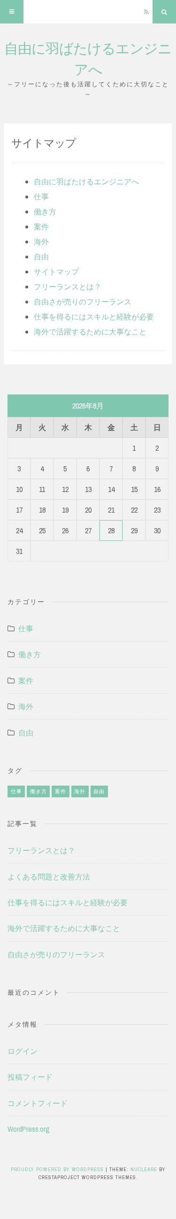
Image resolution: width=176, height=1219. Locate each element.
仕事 (41, 196)
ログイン (23, 1051)
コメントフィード (38, 1103)
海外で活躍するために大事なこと (90, 331)
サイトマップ (56, 271)
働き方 (45, 211)
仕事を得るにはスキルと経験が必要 (94, 316)
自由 (41, 256)
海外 (41, 241)
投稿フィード (30, 1077)
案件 (41, 226)
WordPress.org (29, 1129)
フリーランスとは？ (67, 286)
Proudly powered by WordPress (58, 1169)
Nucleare (143, 1169)
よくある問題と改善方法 (49, 876)
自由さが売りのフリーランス (82, 301)
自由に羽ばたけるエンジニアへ (86, 181)
